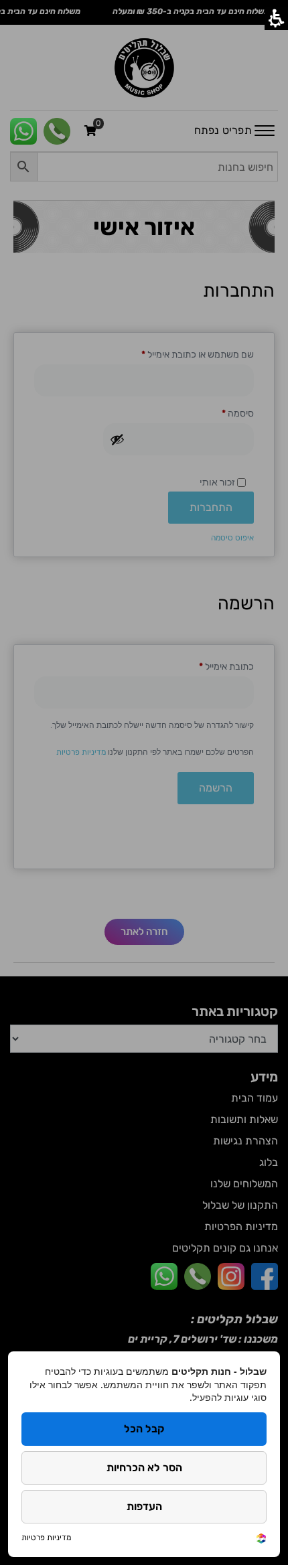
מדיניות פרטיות (46, 1537)
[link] (261, 1538)
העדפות (144, 1506)
